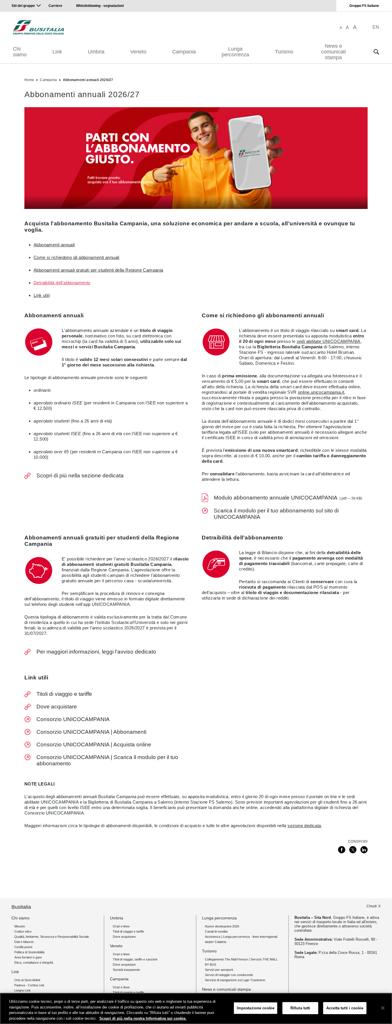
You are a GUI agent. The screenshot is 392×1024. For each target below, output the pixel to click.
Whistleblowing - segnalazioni (100, 6)
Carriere (55, 6)
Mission (19, 926)
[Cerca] (376, 51)
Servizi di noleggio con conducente (229, 975)
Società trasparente (126, 969)
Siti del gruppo (23, 6)
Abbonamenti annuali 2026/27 (88, 80)
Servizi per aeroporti (219, 969)
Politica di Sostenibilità (29, 952)
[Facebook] (341, 849)
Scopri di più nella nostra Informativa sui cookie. (143, 1018)
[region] (196, 1008)
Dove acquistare (56, 707)
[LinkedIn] (364, 849)
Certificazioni (23, 947)
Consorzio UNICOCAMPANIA (73, 719)
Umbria (96, 52)
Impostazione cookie (255, 1008)
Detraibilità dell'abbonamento (62, 282)
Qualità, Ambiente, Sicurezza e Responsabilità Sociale (51, 936)
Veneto (138, 52)
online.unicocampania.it (321, 392)
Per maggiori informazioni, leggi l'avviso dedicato (96, 652)
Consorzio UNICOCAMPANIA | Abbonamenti (91, 732)
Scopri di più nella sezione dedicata (80, 475)
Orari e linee (121, 926)
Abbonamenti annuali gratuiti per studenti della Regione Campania (98, 270)
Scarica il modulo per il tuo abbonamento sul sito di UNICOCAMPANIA (276, 514)
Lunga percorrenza (235, 51)
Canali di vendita (216, 931)
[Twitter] (352, 849)
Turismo (284, 52)
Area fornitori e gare (28, 957)
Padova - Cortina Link (29, 985)
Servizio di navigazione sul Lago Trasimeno (235, 980)
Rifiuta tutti (300, 1008)
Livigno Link (22, 990)
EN (375, 27)
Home (29, 80)
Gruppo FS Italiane (364, 6)
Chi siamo (20, 51)
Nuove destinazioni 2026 (222, 926)
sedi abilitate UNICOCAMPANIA (328, 341)
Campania (184, 52)
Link (57, 52)
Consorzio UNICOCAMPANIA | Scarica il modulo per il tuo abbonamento (107, 760)
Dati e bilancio (24, 942)
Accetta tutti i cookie (344, 1008)
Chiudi (371, 906)
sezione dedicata (304, 825)
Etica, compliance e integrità (33, 962)
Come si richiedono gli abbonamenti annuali (76, 257)
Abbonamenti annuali (54, 244)
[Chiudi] (383, 1008)
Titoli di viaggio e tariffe (64, 694)
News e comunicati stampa (333, 51)
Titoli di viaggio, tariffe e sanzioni (135, 959)
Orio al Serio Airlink (27, 980)
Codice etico (23, 931)
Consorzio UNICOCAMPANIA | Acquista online (93, 744)
